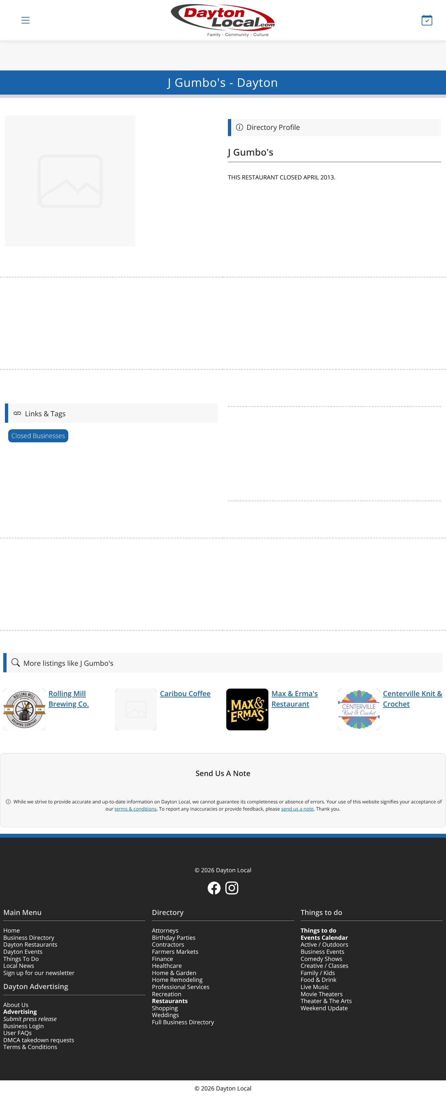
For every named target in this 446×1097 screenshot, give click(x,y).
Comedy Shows (321, 959)
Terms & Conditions (30, 1047)
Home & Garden (174, 973)
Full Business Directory (183, 1022)
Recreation (166, 994)
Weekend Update (324, 1008)
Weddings (165, 1015)
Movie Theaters (322, 994)
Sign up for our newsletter (38, 973)
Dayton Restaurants (30, 945)
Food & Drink (319, 980)
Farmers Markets (175, 952)
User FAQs (17, 1033)
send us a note (297, 809)
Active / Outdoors (324, 945)
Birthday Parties (174, 938)
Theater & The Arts (326, 1001)
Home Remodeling (177, 980)
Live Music (315, 987)
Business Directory (28, 938)
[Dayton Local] (223, 20)
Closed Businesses (38, 435)
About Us (15, 1005)
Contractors (168, 945)
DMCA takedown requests (38, 1040)
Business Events (322, 952)
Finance (162, 959)
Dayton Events (22, 952)
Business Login (23, 1026)
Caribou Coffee (185, 693)
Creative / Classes (325, 966)
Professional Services (180, 987)
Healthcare (167, 966)
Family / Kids (318, 973)
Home (11, 931)
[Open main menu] (25, 20)
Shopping (165, 1008)
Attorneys (165, 931)
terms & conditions (136, 809)
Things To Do (21, 959)
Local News (18, 966)
